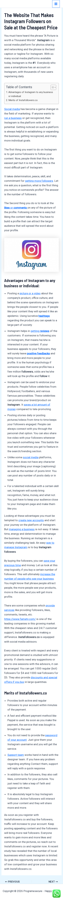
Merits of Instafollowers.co (23, 100)
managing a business (22, 529)
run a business (13, 118)
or (15, 207)
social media (30, 457)
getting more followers (39, 180)
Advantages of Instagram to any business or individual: (30, 94)
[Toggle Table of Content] (51, 87)
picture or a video (30, 293)
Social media (12, 109)
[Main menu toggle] (56, 4)
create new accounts (31, 520)
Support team (15, 754)
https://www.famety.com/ (20, 619)
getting (40, 331)
